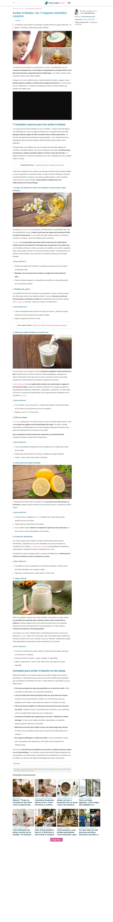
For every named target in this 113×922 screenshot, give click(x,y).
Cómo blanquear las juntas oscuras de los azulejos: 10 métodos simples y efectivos (22, 832)
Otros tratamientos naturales (34, 8)
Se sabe (16, 242)
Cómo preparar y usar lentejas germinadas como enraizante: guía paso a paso (66, 832)
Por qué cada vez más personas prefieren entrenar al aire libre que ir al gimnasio (89, 832)
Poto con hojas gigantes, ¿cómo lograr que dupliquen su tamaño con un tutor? (89, 802)
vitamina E (25, 229)
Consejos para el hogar (64, 798)
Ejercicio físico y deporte (87, 828)
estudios (23, 636)
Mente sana (16, 798)
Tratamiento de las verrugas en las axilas (49, 165)
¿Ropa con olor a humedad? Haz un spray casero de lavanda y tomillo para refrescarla (67, 802)
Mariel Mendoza (90, 13)
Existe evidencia (18, 384)
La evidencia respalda (39, 546)
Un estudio (17, 422)
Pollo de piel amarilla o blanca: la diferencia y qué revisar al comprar (44, 832)
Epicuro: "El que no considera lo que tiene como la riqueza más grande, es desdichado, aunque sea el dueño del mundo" (23, 802)
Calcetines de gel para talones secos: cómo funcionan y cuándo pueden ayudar (44, 802)
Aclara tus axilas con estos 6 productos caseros (50, 325)
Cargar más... (56, 840)
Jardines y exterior (85, 798)
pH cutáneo (18, 302)
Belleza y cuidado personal (44, 798)
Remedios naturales (18, 8)
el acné (23, 395)
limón (37, 517)
